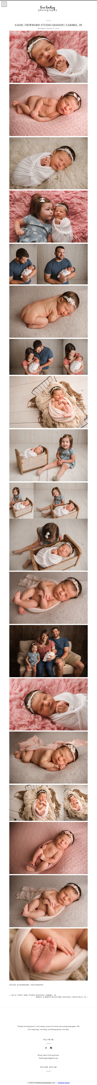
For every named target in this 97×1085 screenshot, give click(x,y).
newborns (25, 985)
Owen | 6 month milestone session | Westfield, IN (61, 997)
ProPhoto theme (64, 1083)
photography (37, 985)
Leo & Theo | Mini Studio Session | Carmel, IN (33, 995)
